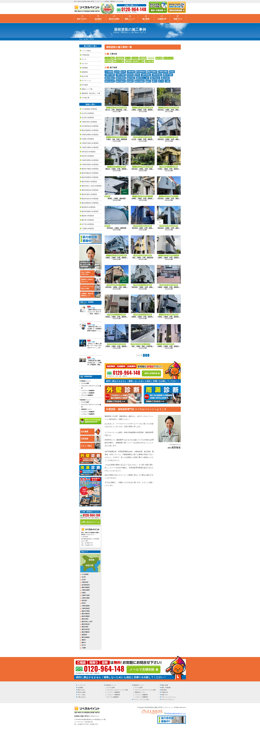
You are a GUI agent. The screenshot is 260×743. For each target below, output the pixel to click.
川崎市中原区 (109, 75)
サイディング (168, 58)
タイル (128, 58)
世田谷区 (130, 75)
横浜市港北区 (155, 78)
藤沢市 (154, 81)
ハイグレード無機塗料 (87, 393)
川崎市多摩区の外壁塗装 (90, 134)
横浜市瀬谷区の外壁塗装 (90, 173)
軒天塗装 (108, 61)
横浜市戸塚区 (167, 75)
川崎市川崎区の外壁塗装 (90, 147)
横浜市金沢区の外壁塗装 (90, 198)
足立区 (117, 72)
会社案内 (98, 19)
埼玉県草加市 (141, 72)
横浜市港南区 (139, 81)
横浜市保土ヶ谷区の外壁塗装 (92, 186)
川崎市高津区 (146, 75)
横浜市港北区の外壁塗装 (90, 190)
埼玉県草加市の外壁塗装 (90, 126)
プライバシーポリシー (167, 699)
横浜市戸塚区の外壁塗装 (90, 169)
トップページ (82, 685)
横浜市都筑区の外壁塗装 (90, 130)
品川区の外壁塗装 (88, 117)
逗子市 (161, 81)
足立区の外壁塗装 (88, 113)
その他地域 (109, 72)
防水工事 (159, 58)
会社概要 (84, 432)
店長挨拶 (84, 439)
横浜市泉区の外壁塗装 (89, 181)
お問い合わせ (82, 697)
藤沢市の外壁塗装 (88, 220)
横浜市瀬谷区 (109, 78)
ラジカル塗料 (85, 383)
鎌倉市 (148, 81)
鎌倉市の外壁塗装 (88, 216)
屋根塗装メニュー (138, 685)
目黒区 (172, 72)
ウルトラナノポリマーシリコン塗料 (91, 387)
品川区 (123, 72)
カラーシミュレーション (168, 697)
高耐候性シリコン (86, 409)
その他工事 (149, 61)
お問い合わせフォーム (90, 522)
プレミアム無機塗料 (87, 395)
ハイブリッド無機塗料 (87, 390)
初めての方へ (82, 19)
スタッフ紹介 (86, 446)
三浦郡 (167, 81)
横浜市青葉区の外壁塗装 (90, 177)
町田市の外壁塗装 (88, 156)
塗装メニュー (130, 19)
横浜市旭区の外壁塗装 (89, 194)
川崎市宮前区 (156, 75)
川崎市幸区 (131, 72)
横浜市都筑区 (152, 72)
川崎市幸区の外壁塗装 (89, 122)
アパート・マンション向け (141, 699)
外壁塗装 (143, 58)
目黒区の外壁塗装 (88, 139)
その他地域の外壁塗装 (89, 109)
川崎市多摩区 (163, 72)
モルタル (135, 58)
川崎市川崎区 (120, 75)
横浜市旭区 (165, 78)
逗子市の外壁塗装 (88, 224)
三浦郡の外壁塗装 (88, 228)
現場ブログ (178, 19)
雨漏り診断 (164, 685)
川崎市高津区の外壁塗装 (90, 160)
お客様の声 (162, 19)
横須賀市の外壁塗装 (88, 207)
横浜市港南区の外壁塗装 (90, 211)
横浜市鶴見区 (120, 81)
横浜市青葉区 (120, 78)
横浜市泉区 (131, 78)
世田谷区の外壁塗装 (88, 152)
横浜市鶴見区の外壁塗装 (90, 203)
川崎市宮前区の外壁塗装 (90, 164)
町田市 (137, 75)
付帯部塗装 (120, 58)
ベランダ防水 (109, 58)
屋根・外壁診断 (166, 687)
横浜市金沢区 (109, 81)
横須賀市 (130, 81)
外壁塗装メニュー (111, 685)
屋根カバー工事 (118, 61)
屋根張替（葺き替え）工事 (135, 61)
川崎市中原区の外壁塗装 (90, 143)
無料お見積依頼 (151, 373)
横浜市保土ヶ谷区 (142, 78)
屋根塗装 (151, 58)
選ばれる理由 (114, 19)
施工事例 (145, 19)
